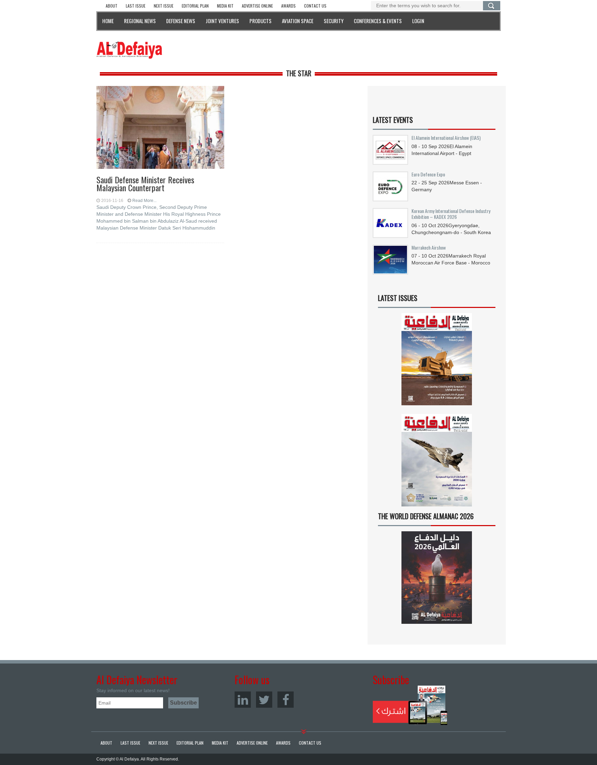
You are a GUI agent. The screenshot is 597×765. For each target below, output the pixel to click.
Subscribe (410, 705)
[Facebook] (285, 699)
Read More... (144, 200)
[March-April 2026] (436, 362)
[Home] (129, 49)
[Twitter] (264, 699)
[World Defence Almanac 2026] (436, 577)
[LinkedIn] (243, 699)
